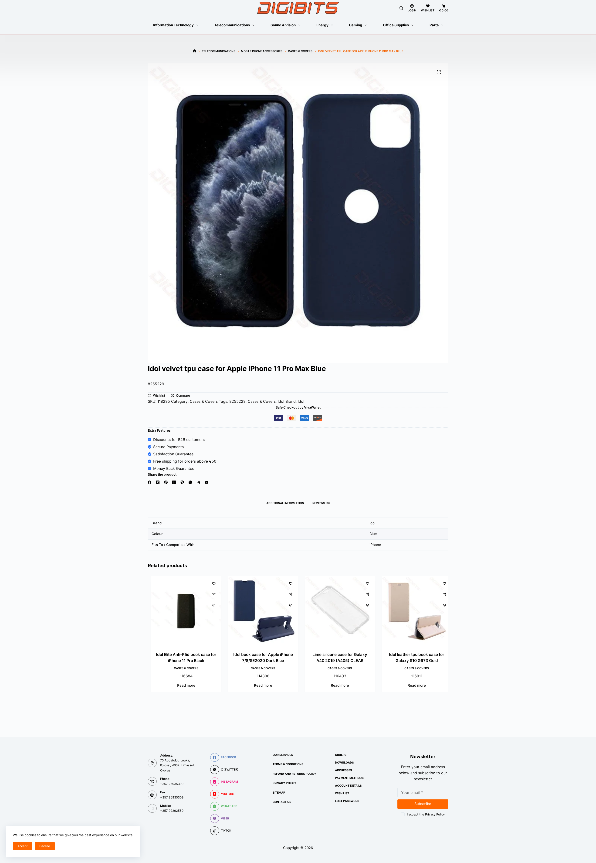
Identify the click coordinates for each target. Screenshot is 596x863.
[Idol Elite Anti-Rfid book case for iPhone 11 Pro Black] (183, 611)
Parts (434, 25)
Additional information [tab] (285, 503)
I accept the (426, 814)
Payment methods (349, 778)
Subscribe (422, 804)
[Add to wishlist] (210, 583)
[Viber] (182, 482)
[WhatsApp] (190, 482)
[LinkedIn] (174, 482)
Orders (340, 755)
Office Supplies (396, 25)
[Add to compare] (210, 594)
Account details (348, 785)
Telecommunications (232, 25)
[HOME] (194, 51)
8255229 (237, 401)
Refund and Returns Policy (294, 773)
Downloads (344, 762)
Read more (183, 685)
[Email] (206, 482)
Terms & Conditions (288, 764)
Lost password (347, 801)
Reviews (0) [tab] (321, 503)
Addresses (343, 770)
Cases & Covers (204, 401)
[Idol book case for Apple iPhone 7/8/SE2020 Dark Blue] (260, 611)
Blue (373, 534)
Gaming (355, 25)
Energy (322, 25)
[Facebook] (149, 482)
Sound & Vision (283, 25)
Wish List (342, 793)
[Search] (401, 8)
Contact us (282, 802)
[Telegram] (198, 482)
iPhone (375, 544)
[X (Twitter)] (157, 482)
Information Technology (173, 25)
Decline (44, 846)
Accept (22, 846)
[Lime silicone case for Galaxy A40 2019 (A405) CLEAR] (336, 611)
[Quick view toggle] (210, 605)
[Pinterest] (166, 482)
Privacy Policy (284, 783)
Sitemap (279, 792)
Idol (281, 401)
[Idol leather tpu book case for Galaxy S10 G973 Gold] (413, 611)
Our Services (283, 755)
